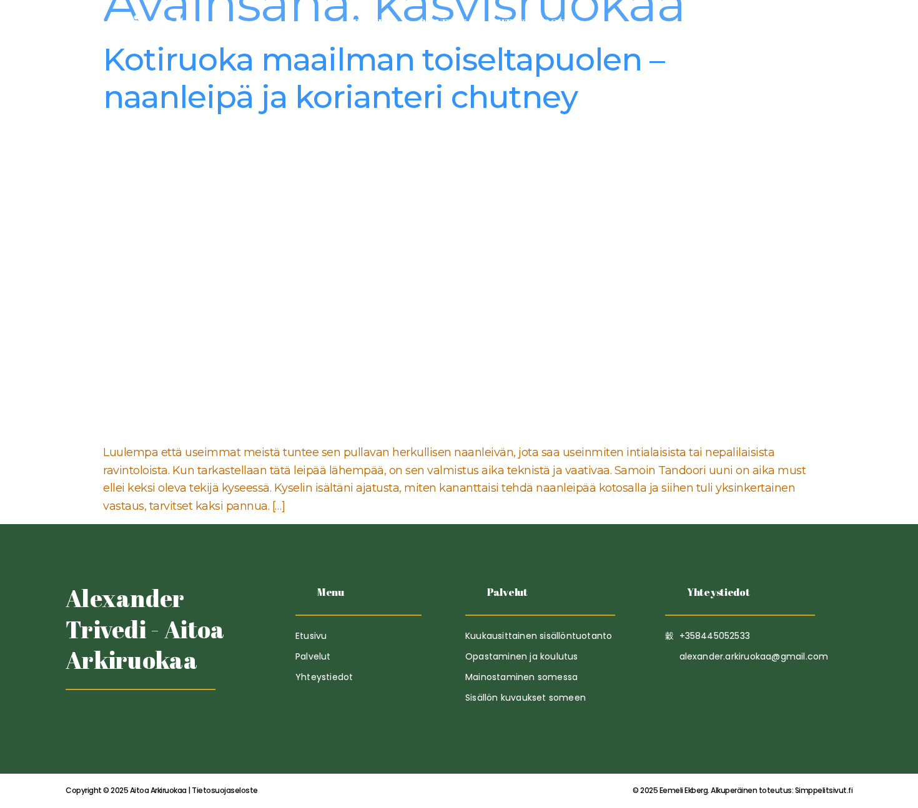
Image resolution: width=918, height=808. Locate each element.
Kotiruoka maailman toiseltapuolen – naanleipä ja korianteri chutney (383, 78)
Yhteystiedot (528, 23)
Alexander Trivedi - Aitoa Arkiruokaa (145, 629)
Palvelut (443, 23)
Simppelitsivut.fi (742, 790)
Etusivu (374, 23)
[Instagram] (137, 721)
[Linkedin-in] (107, 721)
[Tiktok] (76, 721)
